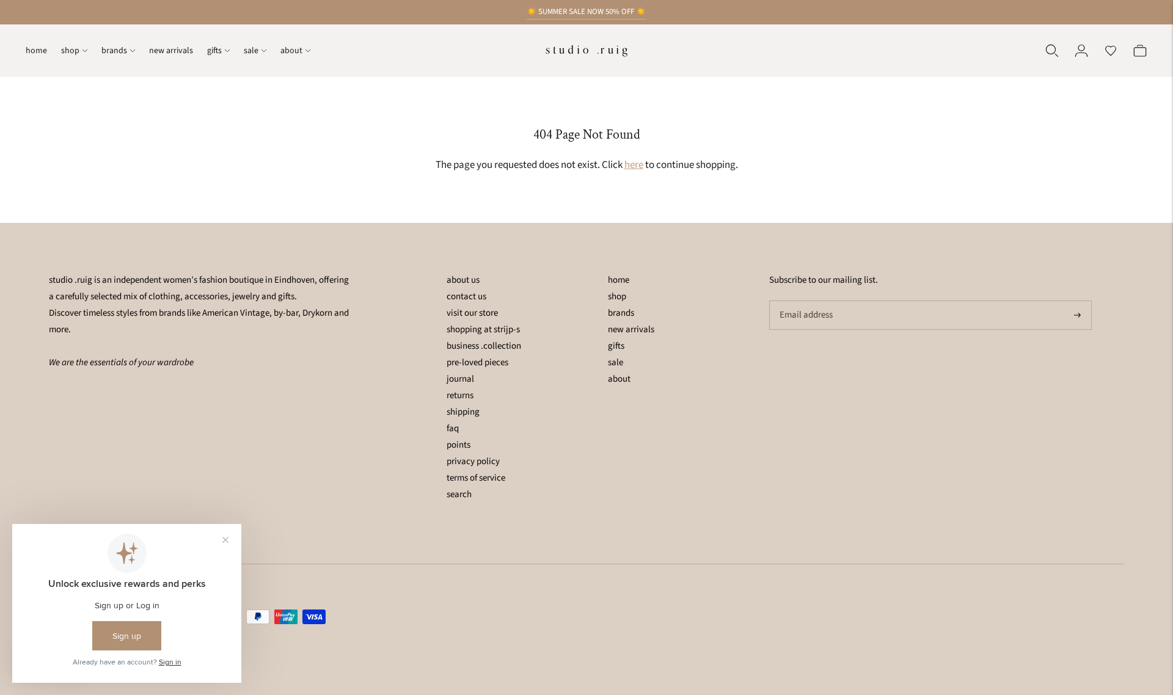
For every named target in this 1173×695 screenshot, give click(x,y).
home (36, 51)
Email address (804, 301)
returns (460, 395)
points (458, 444)
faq (453, 428)
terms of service (476, 477)
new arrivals (171, 51)
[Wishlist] (1110, 50)
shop (70, 51)
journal (460, 379)
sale (251, 51)
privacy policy (473, 461)
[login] (1081, 50)
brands (114, 51)
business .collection (484, 346)
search (459, 494)
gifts (214, 51)
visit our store (472, 313)
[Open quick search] (1052, 50)
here (633, 165)
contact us (466, 296)
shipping (463, 412)
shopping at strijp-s (483, 329)
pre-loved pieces (477, 362)
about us (463, 280)
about (291, 51)
